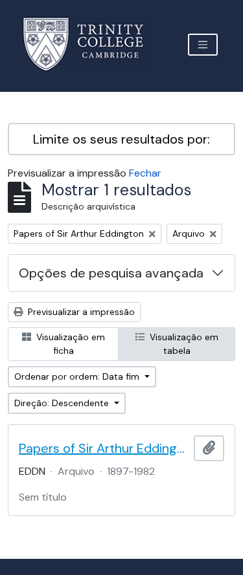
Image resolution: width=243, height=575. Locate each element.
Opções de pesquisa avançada (111, 273)
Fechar (145, 173)
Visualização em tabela (182, 343)
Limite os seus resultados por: (121, 139)
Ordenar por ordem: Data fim (78, 376)
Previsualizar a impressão (80, 312)
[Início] (91, 44)
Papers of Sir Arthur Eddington (104, 448)
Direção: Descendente (62, 403)
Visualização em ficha (69, 343)
